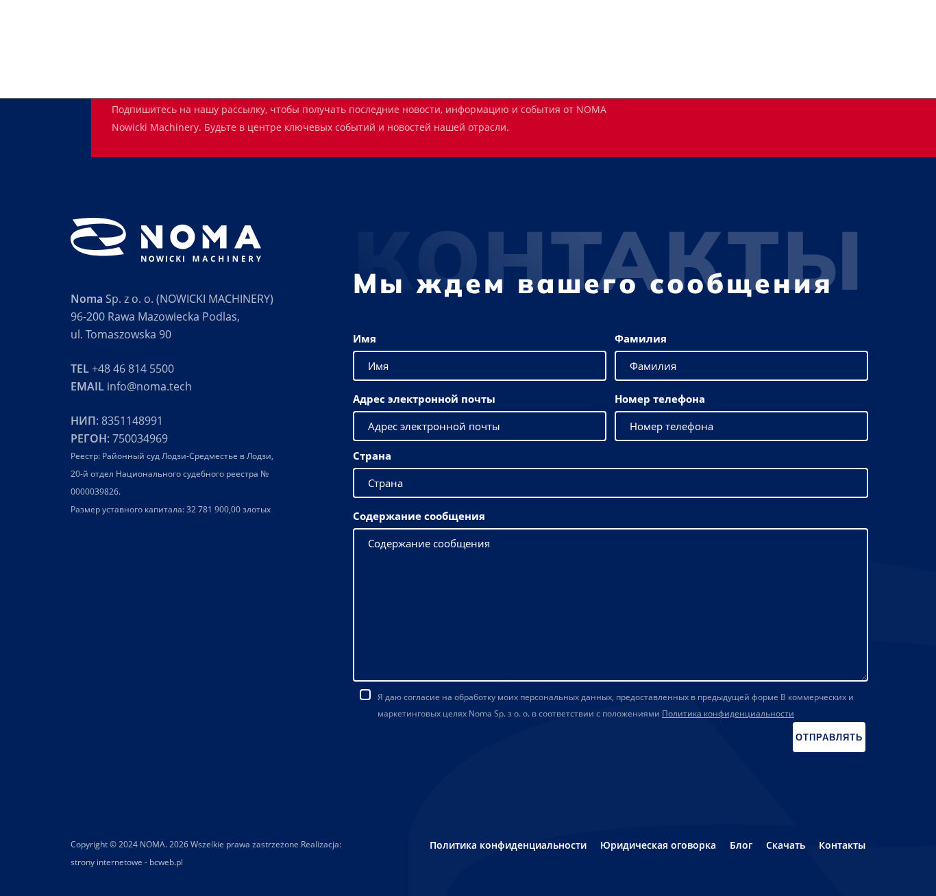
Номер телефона (660, 399)
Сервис (516, 68)
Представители (647, 68)
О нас (387, 68)
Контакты (889, 68)
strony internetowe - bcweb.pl (127, 862)
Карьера (830, 68)
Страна (372, 455)
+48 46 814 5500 (133, 368)
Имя (364, 338)
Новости (774, 68)
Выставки (571, 68)
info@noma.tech (149, 386)
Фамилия (641, 338)
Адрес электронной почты (424, 399)
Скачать (719, 68)
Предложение (449, 68)
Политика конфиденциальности (728, 713)
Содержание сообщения (419, 516)
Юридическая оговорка (658, 844)
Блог (741, 844)
